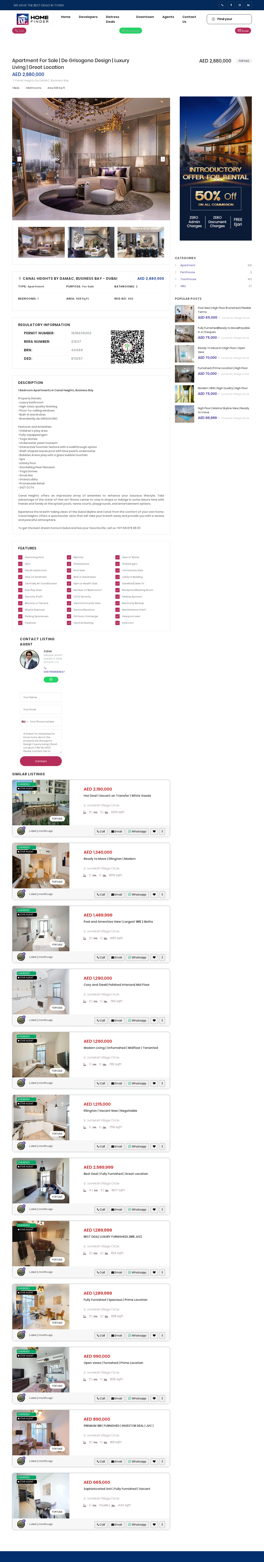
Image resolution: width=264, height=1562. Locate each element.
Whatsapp (133, 31)
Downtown (145, 17)
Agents (168, 17)
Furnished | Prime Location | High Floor (223, 368)
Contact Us (189, 19)
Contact (41, 761)
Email (245, 31)
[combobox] (24, 721)
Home (66, 17)
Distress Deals (112, 19)
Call (21, 31)
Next (163, 159)
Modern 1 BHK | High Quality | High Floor (223, 388)
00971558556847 (54, 671)
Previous (19, 159)
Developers (88, 17)
